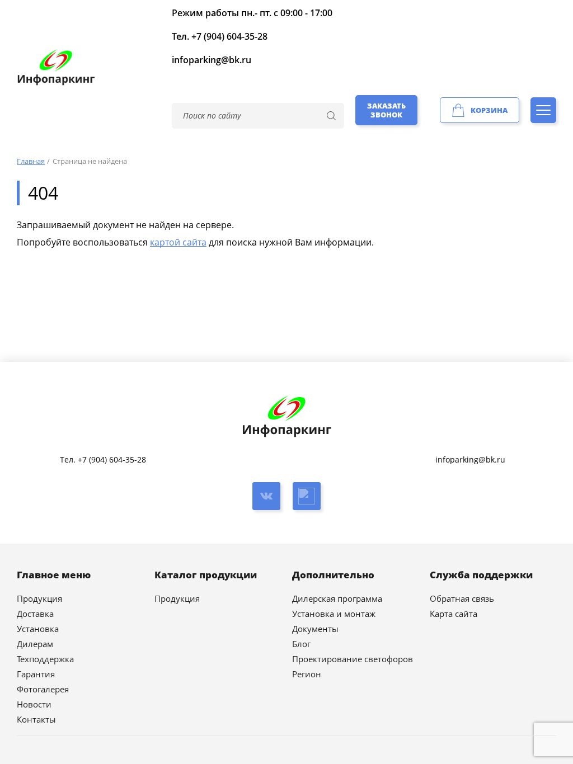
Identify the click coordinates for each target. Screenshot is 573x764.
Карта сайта (453, 613)
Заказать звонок (386, 110)
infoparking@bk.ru (211, 60)
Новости (34, 704)
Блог (301, 643)
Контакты (36, 719)
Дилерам (35, 643)
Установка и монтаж (333, 613)
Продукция (39, 598)
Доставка (35, 613)
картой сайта (178, 242)
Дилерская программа (337, 598)
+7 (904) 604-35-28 (229, 36)
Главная (31, 161)
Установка (38, 628)
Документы (315, 628)
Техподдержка (45, 658)
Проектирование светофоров (352, 658)
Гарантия (36, 674)
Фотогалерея (43, 689)
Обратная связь (462, 598)
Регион (306, 674)
